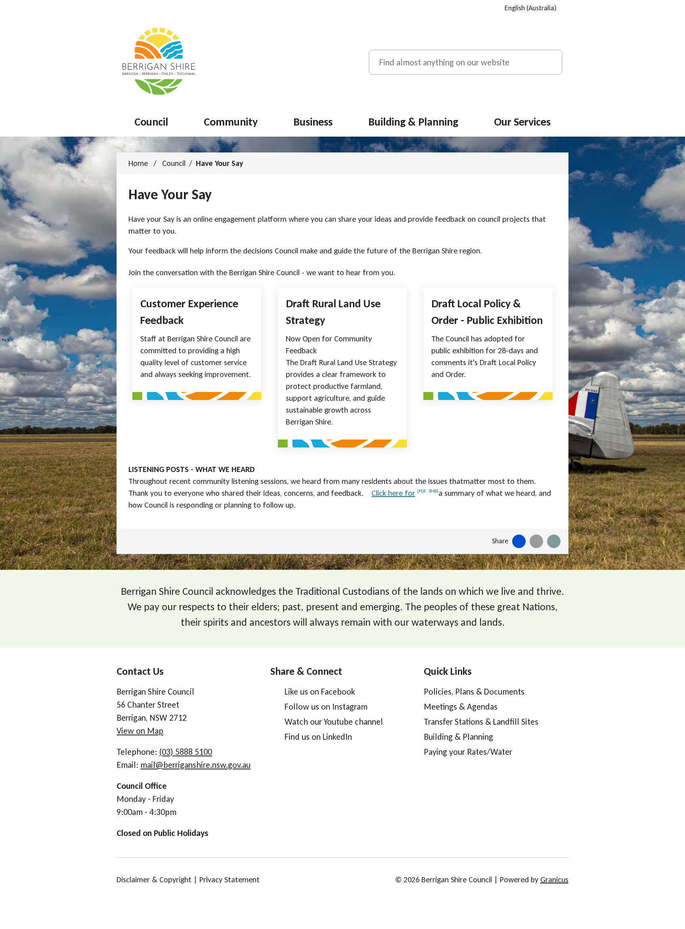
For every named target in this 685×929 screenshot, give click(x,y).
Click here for (404, 493)
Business (313, 122)
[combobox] (533, 8)
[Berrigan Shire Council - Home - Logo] (158, 61)
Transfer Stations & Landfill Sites (481, 721)
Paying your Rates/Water (468, 751)
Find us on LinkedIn (318, 736)
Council (174, 163)
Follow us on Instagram (326, 706)
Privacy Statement (229, 879)
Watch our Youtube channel (334, 721)
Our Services (522, 122)
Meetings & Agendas (460, 706)
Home (138, 163)
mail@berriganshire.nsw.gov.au (195, 765)
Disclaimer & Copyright (154, 879)
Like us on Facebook (320, 691)
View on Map (140, 730)
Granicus (554, 879)
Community (231, 122)
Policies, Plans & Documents (474, 691)
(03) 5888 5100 (185, 751)
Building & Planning (413, 122)
